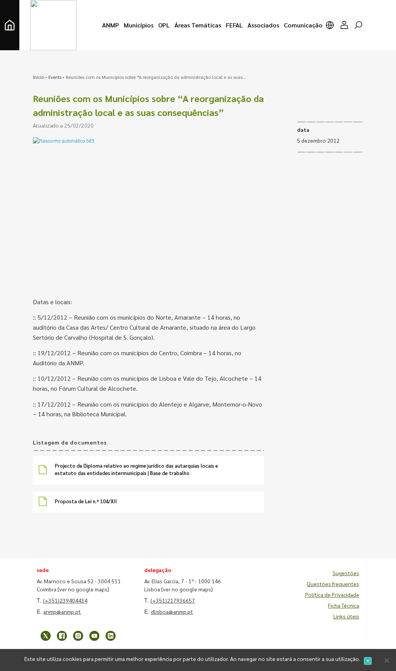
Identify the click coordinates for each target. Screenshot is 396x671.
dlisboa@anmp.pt (172, 611)
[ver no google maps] (83, 589)
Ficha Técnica (343, 605)
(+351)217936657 (172, 600)
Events (54, 77)
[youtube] (94, 636)
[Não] (386, 660)
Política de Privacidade (332, 594)
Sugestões (346, 572)
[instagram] (78, 636)
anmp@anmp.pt (62, 611)
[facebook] (62, 636)
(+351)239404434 (65, 600)
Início (38, 77)
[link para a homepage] (9, 25)
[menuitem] (110, 25)
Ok (368, 661)
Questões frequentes (333, 583)
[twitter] (46, 636)
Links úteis (346, 616)
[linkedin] (111, 636)
